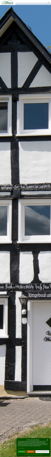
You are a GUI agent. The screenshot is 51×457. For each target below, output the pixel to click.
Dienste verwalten (21, 448)
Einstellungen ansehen (42, 451)
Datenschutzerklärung (34, 454)
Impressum (41, 454)
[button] (47, 440)
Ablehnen (30, 451)
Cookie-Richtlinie (27, 454)
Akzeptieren (22, 451)
